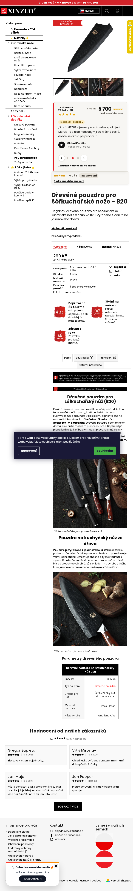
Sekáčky (18, 79)
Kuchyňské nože (20, 43)
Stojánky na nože (23, 138)
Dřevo (72, 279)
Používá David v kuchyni (22, 194)
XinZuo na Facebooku (66, 835)
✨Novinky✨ (18, 38)
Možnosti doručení (63, 228)
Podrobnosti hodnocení (67, 181)
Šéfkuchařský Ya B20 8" (82, 286)
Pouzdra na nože (24, 158)
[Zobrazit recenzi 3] (77, 158)
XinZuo (116, 247)
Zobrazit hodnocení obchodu (75, 165)
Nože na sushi (21, 106)
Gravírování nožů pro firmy (23, 860)
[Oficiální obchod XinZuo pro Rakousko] (103, 859)
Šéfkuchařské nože (24, 48)
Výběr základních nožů (23, 186)
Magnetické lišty (23, 134)
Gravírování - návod (19, 855)
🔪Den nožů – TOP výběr (21, 31)
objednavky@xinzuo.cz (67, 831)
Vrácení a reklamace (20, 840)
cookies (62, 438)
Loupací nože (21, 75)
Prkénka (17, 143)
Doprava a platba (17, 831)
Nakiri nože (19, 89)
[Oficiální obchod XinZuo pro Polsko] (103, 842)
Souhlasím (105, 451)
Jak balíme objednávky (21, 836)
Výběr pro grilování (24, 180)
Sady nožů (16, 111)
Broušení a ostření (24, 129)
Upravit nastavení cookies (84, 880)
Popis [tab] (66, 358)
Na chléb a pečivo (24, 65)
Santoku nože (21, 53)
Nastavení (29, 451)
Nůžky (16, 153)
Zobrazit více (66, 807)
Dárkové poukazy (23, 124)
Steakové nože (22, 84)
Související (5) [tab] (83, 358)
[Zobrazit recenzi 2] (71, 158)
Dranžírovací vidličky (25, 148)
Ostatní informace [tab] (88, 365)
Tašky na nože (22, 162)
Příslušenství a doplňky (20, 118)
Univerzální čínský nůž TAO (24, 100)
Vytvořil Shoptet (119, 880)
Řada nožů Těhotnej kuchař (25, 174)
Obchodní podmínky (19, 844)
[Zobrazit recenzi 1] (66, 158)
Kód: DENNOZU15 (33, 878)
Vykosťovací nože (24, 70)
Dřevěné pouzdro (104, 686)
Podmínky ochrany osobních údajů (18, 849)
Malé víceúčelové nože (24, 59)
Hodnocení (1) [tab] (106, 358)
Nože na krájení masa (26, 93)
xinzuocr (58, 839)
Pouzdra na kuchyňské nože (82, 268)
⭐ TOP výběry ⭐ (21, 167)
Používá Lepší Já (23, 200)
